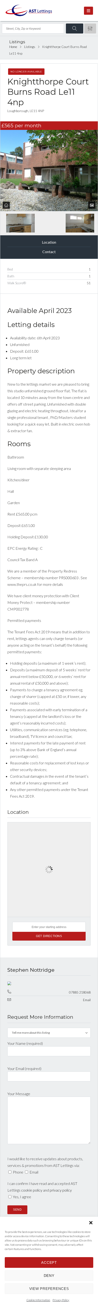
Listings (29, 47)
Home (13, 47)
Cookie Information (38, 1300)
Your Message (18, 1093)
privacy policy (61, 1190)
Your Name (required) (25, 1043)
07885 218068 (80, 992)
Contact (49, 251)
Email (87, 1000)
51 (89, 283)
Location (49, 242)
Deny (49, 1276)
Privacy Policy (61, 1300)
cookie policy (31, 1190)
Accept (49, 1262)
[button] (90, 1222)
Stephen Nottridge (30, 970)
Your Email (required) (24, 1068)
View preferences (49, 1289)
